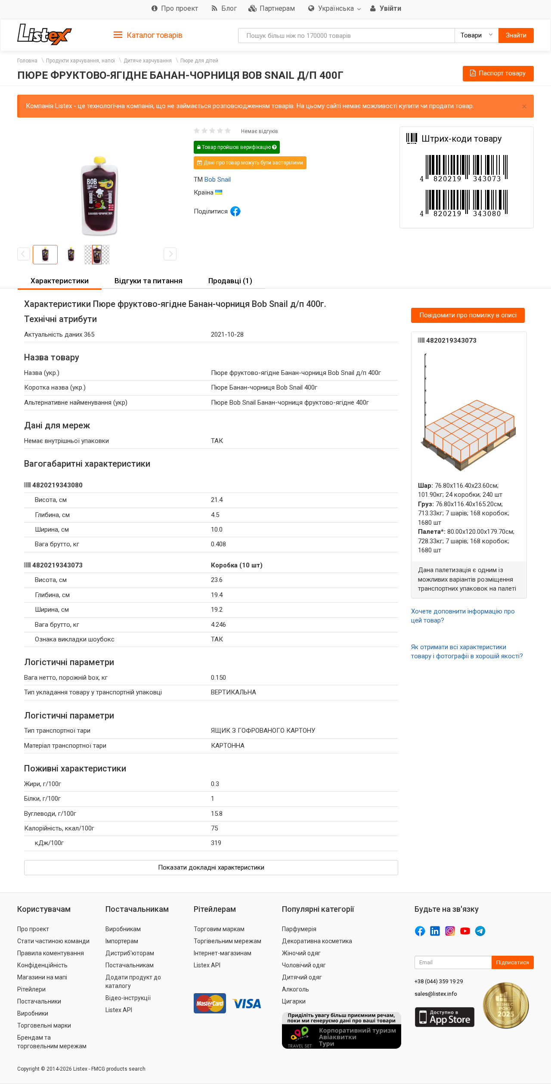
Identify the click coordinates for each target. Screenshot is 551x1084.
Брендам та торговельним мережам (52, 1042)
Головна (27, 61)
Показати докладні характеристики (211, 867)
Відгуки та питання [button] (149, 280)
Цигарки (294, 1001)
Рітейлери (31, 989)
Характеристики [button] (60, 280)
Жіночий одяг (301, 953)
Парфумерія (299, 929)
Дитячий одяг (302, 977)
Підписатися (512, 962)
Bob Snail (217, 179)
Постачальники (39, 1001)
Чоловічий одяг (304, 965)
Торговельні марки (44, 1025)
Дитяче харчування (148, 61)
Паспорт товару (501, 73)
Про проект (33, 929)
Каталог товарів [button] (154, 35)
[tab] (148, 34)
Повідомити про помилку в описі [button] (468, 315)
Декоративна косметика (317, 941)
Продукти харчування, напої (80, 61)
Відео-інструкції (128, 997)
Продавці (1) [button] (230, 280)
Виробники (32, 1013)
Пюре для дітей (199, 61)
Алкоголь (295, 989)
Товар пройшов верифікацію (236, 147)
